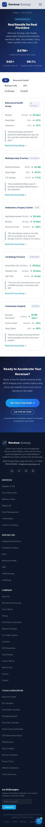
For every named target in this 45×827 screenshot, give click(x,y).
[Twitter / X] (19, 471)
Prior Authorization (9, 493)
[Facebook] (33, 471)
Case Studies (7, 654)
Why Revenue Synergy (11, 603)
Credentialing (7, 518)
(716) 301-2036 (11, 464)
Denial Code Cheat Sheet (12, 729)
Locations (6, 642)
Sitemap (23, 822)
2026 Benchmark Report (12, 735)
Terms (14, 822)
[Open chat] (39, 821)
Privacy (6, 822)
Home (15, 13)
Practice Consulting (10, 525)
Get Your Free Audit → (22, 403)
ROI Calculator (8, 703)
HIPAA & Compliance (10, 768)
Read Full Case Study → (15, 145)
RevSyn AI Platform (10, 755)
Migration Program (9, 629)
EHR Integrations (9, 648)
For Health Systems (10, 635)
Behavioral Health (21, 80)
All (6, 80)
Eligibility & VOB (8, 486)
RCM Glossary (8, 742)
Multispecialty (11, 86)
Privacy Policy (8, 761)
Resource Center (9, 697)
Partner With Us (8, 661)
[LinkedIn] (12, 471)
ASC (25, 86)
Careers (5, 674)
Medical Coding (8, 499)
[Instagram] (26, 471)
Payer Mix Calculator (10, 723)
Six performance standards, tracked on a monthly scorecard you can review (23, 419)
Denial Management (10, 512)
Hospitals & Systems (10, 548)
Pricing (5, 616)
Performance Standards (12, 622)
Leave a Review (35, 822)
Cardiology (9, 91)
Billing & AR (6, 506)
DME (4, 567)
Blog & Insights (8, 748)
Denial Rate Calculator (11, 710)
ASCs (4, 554)
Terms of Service (9, 774)
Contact (5, 680)
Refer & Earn (7, 667)
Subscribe (8, 807)
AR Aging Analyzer (9, 716)
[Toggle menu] (40, 4)
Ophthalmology (8, 573)
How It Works (7, 609)
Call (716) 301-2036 (22, 412)
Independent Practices (11, 541)
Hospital (24, 91)
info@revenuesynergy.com (29, 464)
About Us (6, 596)
